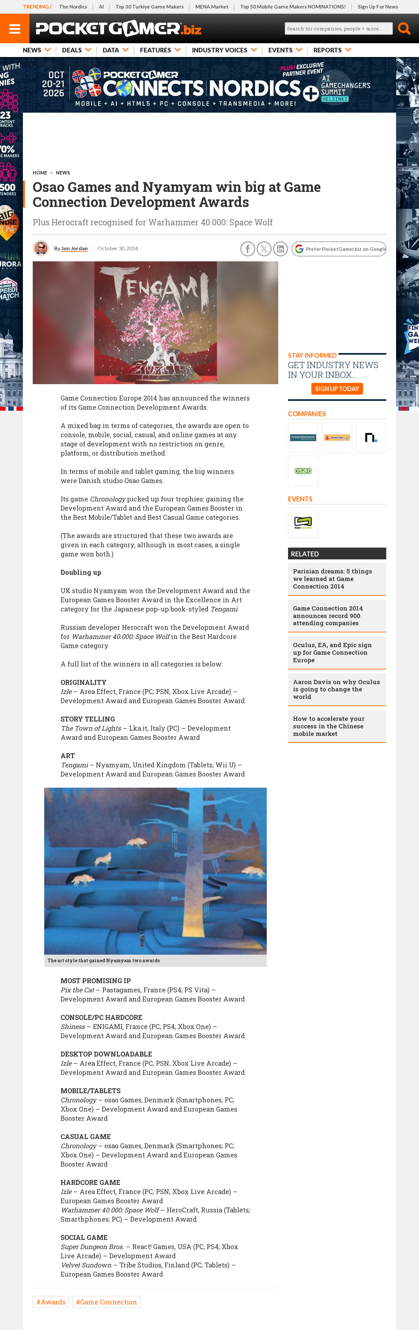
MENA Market (211, 6)
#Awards (50, 1302)
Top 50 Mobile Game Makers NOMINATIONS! (293, 6)
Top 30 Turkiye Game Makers (150, 6)
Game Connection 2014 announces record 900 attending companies (328, 615)
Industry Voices (219, 50)
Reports (328, 50)
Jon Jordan (74, 248)
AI (101, 6)
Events (280, 50)
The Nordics (73, 6)
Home (40, 173)
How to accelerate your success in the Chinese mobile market (328, 726)
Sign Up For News (378, 6)
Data (111, 50)
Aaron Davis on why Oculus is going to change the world (336, 689)
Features (155, 50)
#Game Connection (106, 1302)
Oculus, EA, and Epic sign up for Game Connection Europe (332, 652)
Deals (72, 50)
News (32, 50)
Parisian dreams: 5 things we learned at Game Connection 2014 (332, 578)
